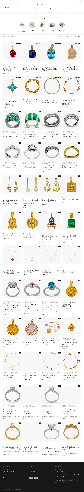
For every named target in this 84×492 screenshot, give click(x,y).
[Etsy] (37, 478)
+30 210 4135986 (6, 7)
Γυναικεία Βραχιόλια (54, 97)
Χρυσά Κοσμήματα (9, 65)
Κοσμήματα (29, 8)
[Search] (79, 1)
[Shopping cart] (81, 1)
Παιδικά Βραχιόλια (72, 372)
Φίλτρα (78, 36)
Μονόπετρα (45, 302)
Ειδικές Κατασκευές (68, 8)
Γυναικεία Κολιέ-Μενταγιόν (10, 62)
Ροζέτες (13, 302)
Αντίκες (59, 8)
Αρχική (15, 8)
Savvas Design (78, 8)
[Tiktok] (35, 478)
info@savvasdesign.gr (7, 9)
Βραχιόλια (44, 97)
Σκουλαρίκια (13, 196)
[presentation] (11, 312)
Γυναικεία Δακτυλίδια (8, 300)
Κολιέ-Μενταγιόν (7, 63)
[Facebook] (30, 478)
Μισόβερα (64, 444)
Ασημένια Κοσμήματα (8, 131)
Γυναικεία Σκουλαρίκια (9, 195)
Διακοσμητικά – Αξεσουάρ (48, 8)
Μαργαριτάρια (6, 302)
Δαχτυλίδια (6, 132)
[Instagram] (32, 478)
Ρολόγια (21, 8)
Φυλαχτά (64, 195)
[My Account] (77, 1)
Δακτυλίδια (6, 301)
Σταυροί (15, 98)
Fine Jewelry (38, 8)
